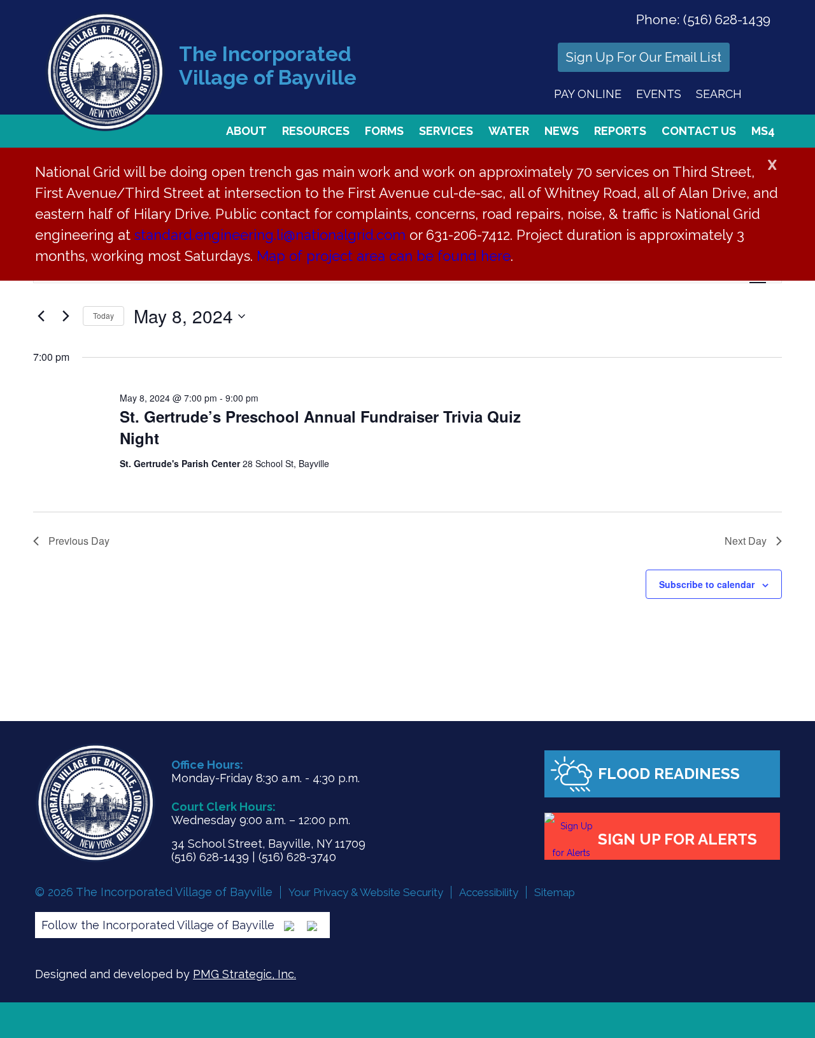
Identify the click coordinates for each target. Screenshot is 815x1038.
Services (446, 130)
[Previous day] (40, 316)
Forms (384, 130)
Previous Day (79, 540)
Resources (316, 130)
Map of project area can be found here (384, 256)
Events (658, 94)
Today (103, 315)
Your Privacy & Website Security (365, 892)
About (246, 130)
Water (508, 130)
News (561, 130)
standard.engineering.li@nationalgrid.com (270, 235)
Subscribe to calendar (707, 584)
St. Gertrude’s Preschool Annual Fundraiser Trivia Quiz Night (320, 427)
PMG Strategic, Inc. (244, 974)
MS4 (763, 130)
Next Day (746, 540)
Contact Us (699, 130)
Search (719, 94)
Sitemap (554, 892)
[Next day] (65, 316)
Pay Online (587, 94)
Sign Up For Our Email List (643, 57)
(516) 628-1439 (726, 19)
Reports (620, 130)
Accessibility (488, 892)
